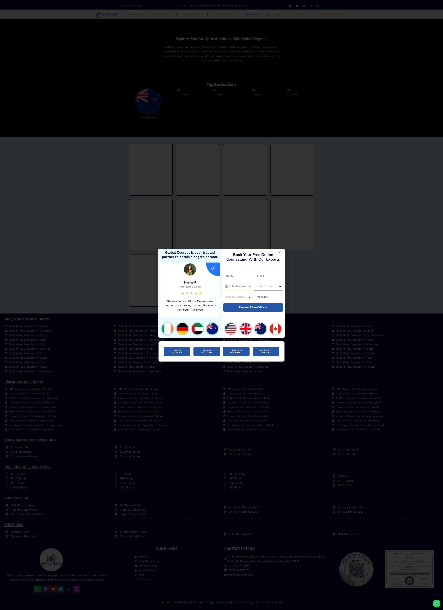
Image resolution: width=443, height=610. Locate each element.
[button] (279, 252)
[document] (221, 305)
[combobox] (227, 286)
